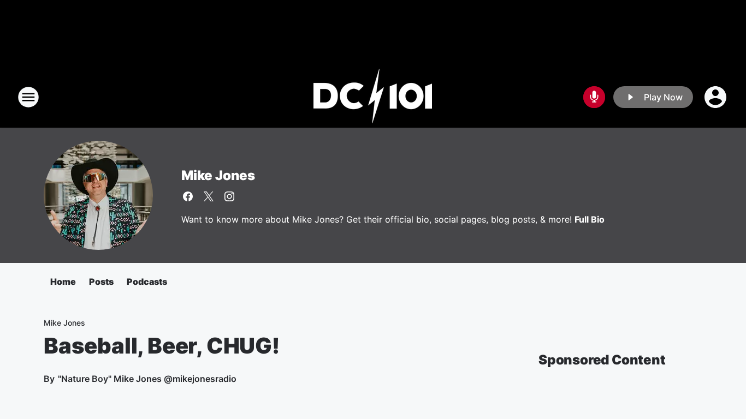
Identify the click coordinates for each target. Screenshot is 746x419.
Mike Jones (218, 175)
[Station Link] (373, 97)
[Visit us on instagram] (229, 196)
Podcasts (147, 281)
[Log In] (716, 97)
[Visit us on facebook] (187, 196)
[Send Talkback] (594, 97)
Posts (101, 281)
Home (63, 281)
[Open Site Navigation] (28, 97)
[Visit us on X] (208, 196)
